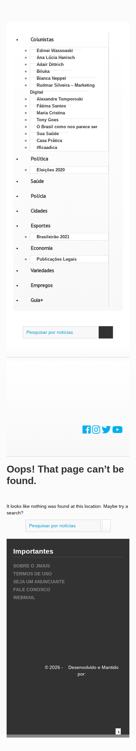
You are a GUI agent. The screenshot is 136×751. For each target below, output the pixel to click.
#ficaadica (47, 147)
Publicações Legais (57, 259)
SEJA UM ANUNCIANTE (39, 581)
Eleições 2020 (51, 169)
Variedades (42, 270)
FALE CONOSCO (31, 589)
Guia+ (37, 300)
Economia (41, 248)
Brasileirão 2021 (53, 236)
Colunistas (42, 39)
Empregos (42, 285)
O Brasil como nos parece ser (67, 126)
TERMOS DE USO (32, 573)
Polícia (38, 195)
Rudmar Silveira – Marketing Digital (62, 89)
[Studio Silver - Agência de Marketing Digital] (82, 701)
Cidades (39, 210)
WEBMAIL (24, 597)
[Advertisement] (68, 743)
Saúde (37, 181)
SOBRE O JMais (31, 565)
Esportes (41, 225)
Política (39, 158)
